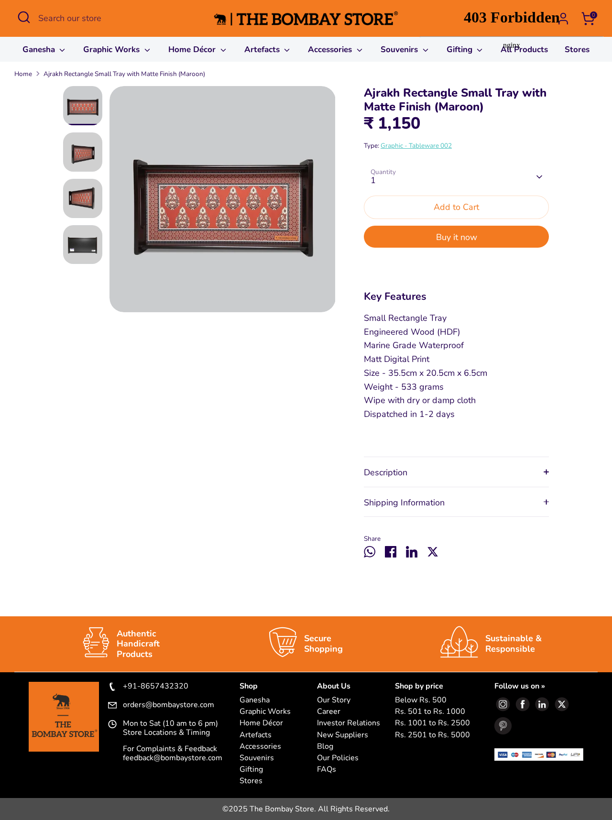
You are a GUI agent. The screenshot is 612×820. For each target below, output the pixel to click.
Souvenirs (400, 49)
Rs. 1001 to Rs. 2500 (432, 723)
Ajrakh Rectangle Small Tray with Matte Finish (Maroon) (124, 73)
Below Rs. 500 (421, 700)
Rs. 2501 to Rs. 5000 (432, 735)
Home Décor (193, 49)
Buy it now (456, 237)
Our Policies (338, 758)
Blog (325, 746)
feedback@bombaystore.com (172, 758)
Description (385, 472)
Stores (251, 781)
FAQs (326, 769)
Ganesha (39, 49)
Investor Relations (348, 723)
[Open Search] (23, 17)
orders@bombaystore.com (168, 705)
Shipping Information (404, 502)
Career (328, 711)
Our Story (333, 700)
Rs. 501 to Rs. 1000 (430, 711)
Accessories (331, 49)
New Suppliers (342, 735)
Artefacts (263, 49)
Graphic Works (112, 49)
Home (23, 73)
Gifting (251, 769)
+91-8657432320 (155, 686)
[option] (222, 202)
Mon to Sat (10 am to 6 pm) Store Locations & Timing (170, 728)
